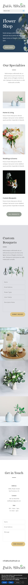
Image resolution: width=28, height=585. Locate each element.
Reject (11, 582)
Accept (4, 582)
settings (17, 579)
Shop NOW (9, 47)
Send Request (18, 544)
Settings (18, 582)
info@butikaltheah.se (11, 561)
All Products (14, 214)
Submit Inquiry (17, 314)
